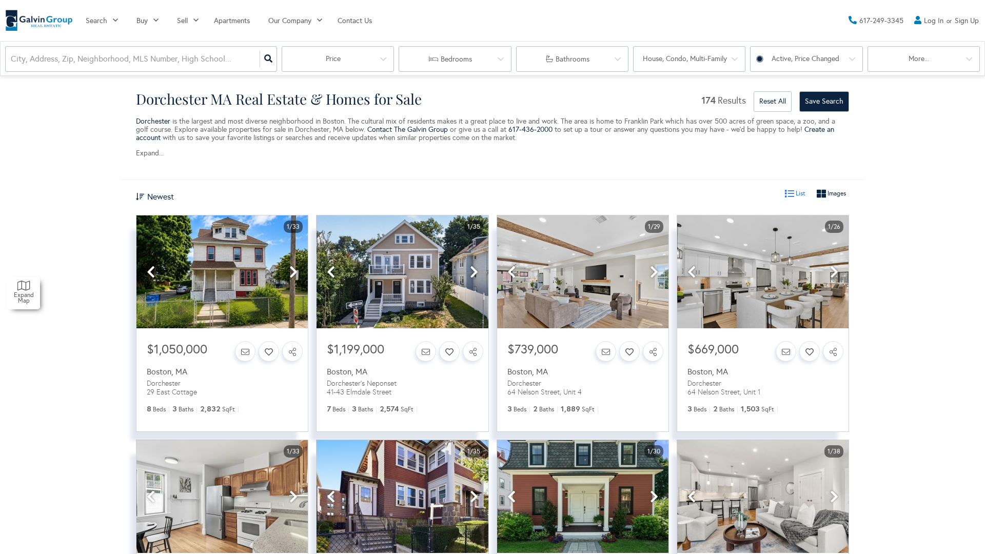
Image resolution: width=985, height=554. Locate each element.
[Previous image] (150, 272)
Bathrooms (572, 59)
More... (919, 58)
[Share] (292, 351)
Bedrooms (456, 59)
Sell (182, 20)
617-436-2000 (530, 129)
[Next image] (293, 272)
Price (333, 58)
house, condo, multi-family (685, 58)
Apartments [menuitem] (232, 20)
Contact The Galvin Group (407, 129)
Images (836, 193)
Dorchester (153, 121)
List (799, 193)
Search (96, 20)
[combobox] (12, 59)
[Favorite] (269, 351)
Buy (142, 20)
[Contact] (245, 351)
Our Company (289, 20)
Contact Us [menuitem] (355, 20)
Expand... (150, 153)
